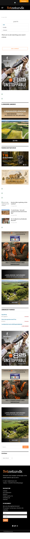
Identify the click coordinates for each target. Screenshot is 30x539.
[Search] (28, 7)
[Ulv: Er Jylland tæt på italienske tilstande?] (6, 221)
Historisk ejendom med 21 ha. (9, 319)
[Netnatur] (15, 7)
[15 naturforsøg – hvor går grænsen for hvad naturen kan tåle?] (6, 212)
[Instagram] (17, 526)
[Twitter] (15, 526)
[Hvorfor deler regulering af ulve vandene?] (6, 204)
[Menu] (2, 7)
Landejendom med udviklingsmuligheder (12, 324)
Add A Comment (15, 48)
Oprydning (4, 314)
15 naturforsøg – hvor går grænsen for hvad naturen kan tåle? (19, 211)
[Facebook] (13, 526)
